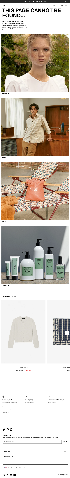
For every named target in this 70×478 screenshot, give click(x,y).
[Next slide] (67, 333)
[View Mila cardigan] (23, 331)
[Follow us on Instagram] (4, 475)
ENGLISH (22, 467)
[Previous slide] (3, 333)
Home (4, 386)
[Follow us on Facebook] (14, 475)
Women (42, 1)
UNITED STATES (12, 467)
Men (46, 1)
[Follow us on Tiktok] (7, 475)
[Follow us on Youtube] (11, 475)
